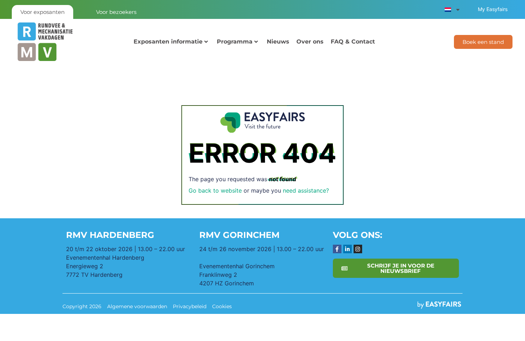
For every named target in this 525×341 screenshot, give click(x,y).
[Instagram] (358, 249)
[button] (483, 42)
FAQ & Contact (353, 41)
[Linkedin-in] (347, 249)
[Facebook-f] (337, 249)
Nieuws (278, 41)
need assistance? (306, 190)
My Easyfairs (493, 9)
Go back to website (215, 190)
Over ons (310, 41)
